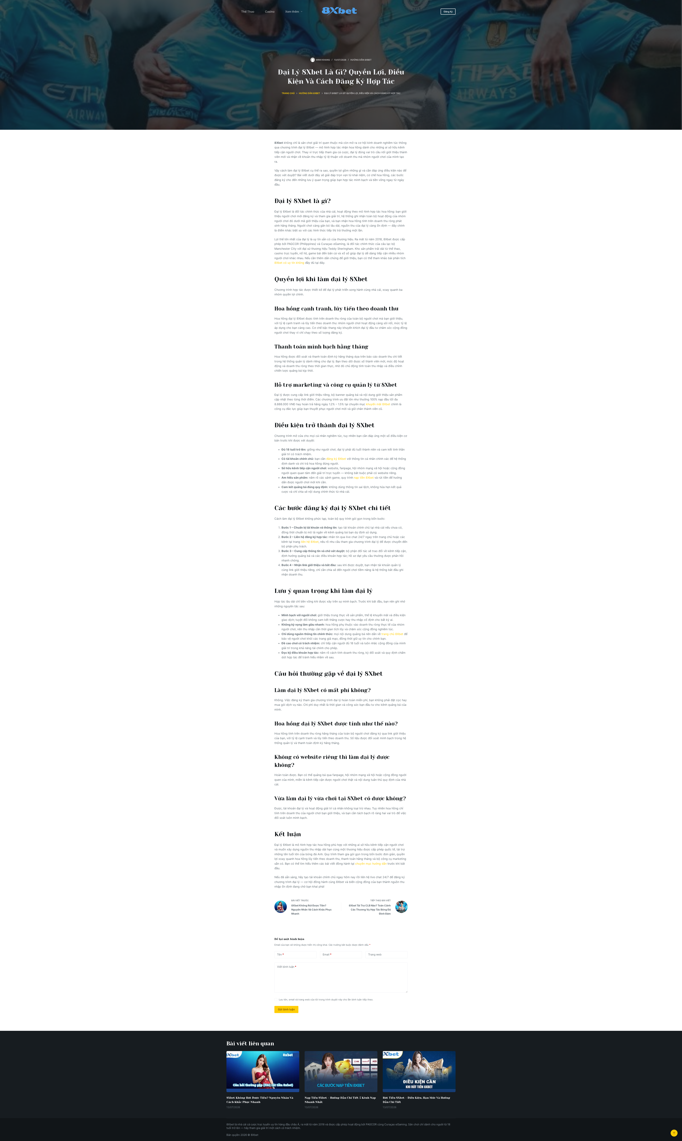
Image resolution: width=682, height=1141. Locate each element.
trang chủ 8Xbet (392, 634)
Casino (270, 11)
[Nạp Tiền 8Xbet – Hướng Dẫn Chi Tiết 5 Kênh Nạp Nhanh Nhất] (341, 1071)
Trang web (374, 954)
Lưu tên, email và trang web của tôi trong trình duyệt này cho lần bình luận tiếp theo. (326, 999)
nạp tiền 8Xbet (364, 477)
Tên (280, 954)
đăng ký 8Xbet (336, 458)
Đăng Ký (448, 11)
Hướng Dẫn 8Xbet (361, 59)
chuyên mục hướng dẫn (371, 863)
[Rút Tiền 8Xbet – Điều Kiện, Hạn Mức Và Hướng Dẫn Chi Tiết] (419, 1071)
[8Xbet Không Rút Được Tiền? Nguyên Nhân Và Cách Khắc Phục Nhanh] (262, 1071)
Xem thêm (292, 11)
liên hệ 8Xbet (310, 541)
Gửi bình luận (286, 1009)
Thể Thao (247, 11)
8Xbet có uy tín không (289, 262)
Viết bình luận (286, 966)
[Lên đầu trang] (674, 1133)
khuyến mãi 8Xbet (378, 404)
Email (327, 954)
